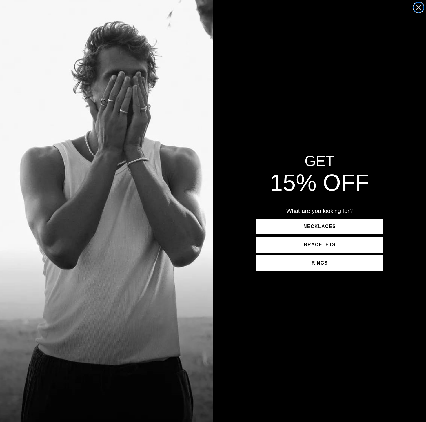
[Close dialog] (419, 7)
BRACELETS (320, 244)
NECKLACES (319, 226)
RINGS (320, 262)
